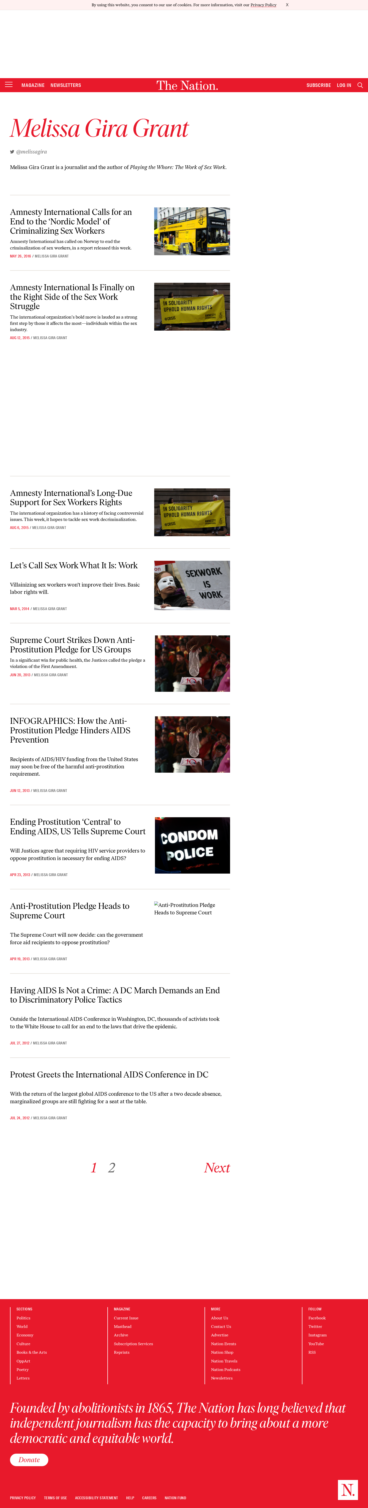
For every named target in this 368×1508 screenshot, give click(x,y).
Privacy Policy (263, 5)
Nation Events (223, 1343)
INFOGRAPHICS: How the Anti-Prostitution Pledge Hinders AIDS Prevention (70, 730)
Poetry (23, 1369)
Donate (29, 1459)
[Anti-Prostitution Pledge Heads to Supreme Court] (192, 908)
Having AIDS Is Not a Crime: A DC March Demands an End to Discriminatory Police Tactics (115, 995)
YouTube (316, 1343)
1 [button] (93, 1167)
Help (130, 1498)
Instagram (317, 1335)
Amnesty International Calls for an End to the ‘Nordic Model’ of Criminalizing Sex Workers (71, 221)
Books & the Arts (32, 1352)
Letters (23, 1378)
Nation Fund (175, 1498)
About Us (219, 1318)
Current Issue (126, 1318)
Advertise (219, 1335)
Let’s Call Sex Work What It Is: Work (74, 565)
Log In (344, 85)
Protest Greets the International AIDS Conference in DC (109, 1074)
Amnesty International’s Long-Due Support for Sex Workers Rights (71, 497)
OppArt (23, 1361)
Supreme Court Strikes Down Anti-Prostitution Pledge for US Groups (72, 644)
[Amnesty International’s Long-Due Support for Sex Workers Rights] (192, 512)
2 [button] (111, 1167)
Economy (25, 1335)
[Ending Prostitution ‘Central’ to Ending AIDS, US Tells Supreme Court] (192, 845)
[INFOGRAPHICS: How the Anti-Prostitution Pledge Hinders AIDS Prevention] (192, 744)
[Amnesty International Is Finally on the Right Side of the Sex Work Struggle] (192, 307)
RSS (312, 1352)
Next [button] (217, 1167)
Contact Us (221, 1326)
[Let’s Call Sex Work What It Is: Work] (192, 585)
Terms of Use (55, 1498)
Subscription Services (133, 1343)
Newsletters (66, 85)
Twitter (315, 1326)
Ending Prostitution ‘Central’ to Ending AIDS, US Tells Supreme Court (78, 826)
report (86, 248)
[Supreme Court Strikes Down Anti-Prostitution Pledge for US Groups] (192, 663)
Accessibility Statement (96, 1498)
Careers (149, 1498)
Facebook (317, 1318)
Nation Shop (222, 1352)
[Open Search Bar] (360, 85)
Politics (23, 1318)
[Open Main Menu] (9, 84)
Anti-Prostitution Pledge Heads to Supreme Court (69, 910)
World (22, 1326)
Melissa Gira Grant (52, 256)
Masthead (122, 1326)
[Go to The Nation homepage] (187, 85)
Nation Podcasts (225, 1369)
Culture (23, 1343)
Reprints (121, 1352)
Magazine (33, 85)
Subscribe (319, 85)
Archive (121, 1335)
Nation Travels (224, 1361)
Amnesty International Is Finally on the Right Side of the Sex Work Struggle (72, 296)
